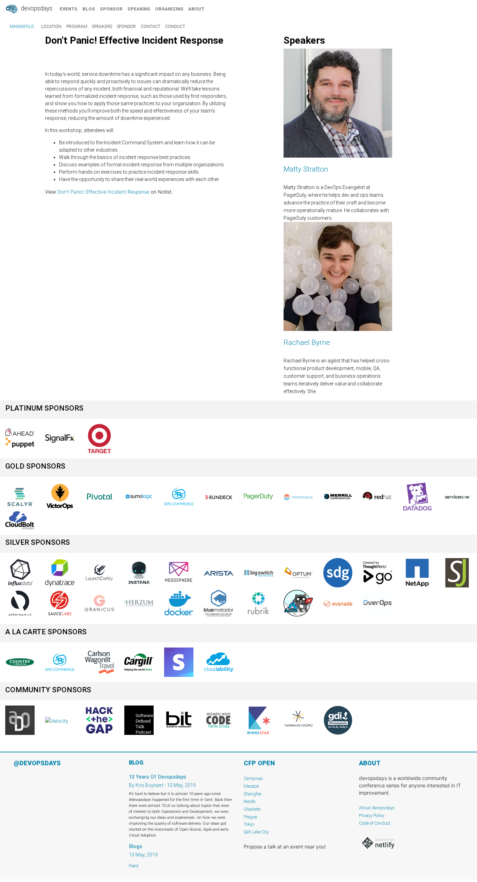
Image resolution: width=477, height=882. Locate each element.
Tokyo (249, 824)
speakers (102, 26)
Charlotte (252, 809)
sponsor (111, 9)
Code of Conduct (374, 823)
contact (150, 26)
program (76, 26)
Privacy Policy (371, 815)
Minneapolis (22, 26)
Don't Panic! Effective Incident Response (103, 192)
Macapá (251, 786)
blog (88, 9)
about (196, 9)
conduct (175, 26)
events (69, 9)
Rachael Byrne (307, 342)
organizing (169, 9)
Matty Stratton (306, 169)
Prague (250, 816)
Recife (249, 801)
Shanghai (253, 793)
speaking (138, 9)
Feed (133, 865)
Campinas (253, 778)
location (51, 26)
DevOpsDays (36, 8)
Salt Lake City (256, 831)
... (334, 218)
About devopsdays (377, 807)
